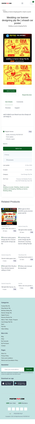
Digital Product (5, 315)
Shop (2, 338)
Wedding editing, (7, 190)
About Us (5, 143)
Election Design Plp (23, 226)
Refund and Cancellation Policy (9, 360)
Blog (2, 336)
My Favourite (4, 341)
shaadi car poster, (24, 187)
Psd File (20, 283)
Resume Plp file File (6, 317)
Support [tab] (17, 108)
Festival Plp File (5, 306)
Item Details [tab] (8, 102)
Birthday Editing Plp (6, 310)
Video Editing (4, 328)
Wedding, (16, 187)
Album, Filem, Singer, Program (9, 319)
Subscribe (29, 369)
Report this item (27, 95)
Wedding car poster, (8, 187)
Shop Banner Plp (5, 226)
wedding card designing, (9, 189)
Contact (3, 345)
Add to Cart (18, 148)
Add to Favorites (11, 91)
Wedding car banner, (22, 189)
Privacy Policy (5, 355)
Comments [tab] (20, 102)
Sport (2, 324)
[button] (7, 383)
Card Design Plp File (26, 174)
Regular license (9, 131)
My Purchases (5, 343)
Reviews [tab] (8, 108)
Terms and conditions (7, 358)
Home (4, 10)
